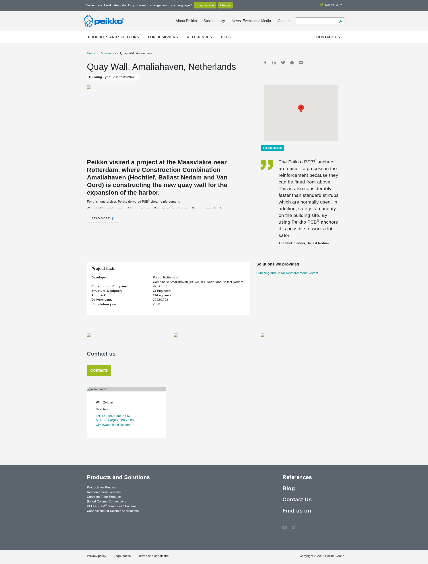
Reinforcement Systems (104, 492)
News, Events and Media (251, 21)
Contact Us (328, 37)
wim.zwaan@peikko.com (113, 424)
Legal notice (122, 556)
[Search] (341, 21)
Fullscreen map (272, 147)
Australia (331, 5)
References (199, 37)
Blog (226, 37)
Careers (284, 21)
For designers (163, 37)
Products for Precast (101, 487)
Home (91, 53)
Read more (101, 218)
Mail (301, 62)
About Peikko (186, 21)
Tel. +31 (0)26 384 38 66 (113, 416)
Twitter (283, 62)
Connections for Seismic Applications (113, 511)
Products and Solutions (113, 37)
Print (292, 62)
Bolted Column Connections (106, 501)
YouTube (284, 525)
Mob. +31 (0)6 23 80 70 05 (115, 420)
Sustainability (214, 21)
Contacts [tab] (99, 370)
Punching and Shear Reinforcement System (287, 273)
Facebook (265, 62)
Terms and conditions (153, 556)
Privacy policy (96, 556)
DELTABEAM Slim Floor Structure (111, 506)
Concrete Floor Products (104, 496)
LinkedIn (274, 62)
